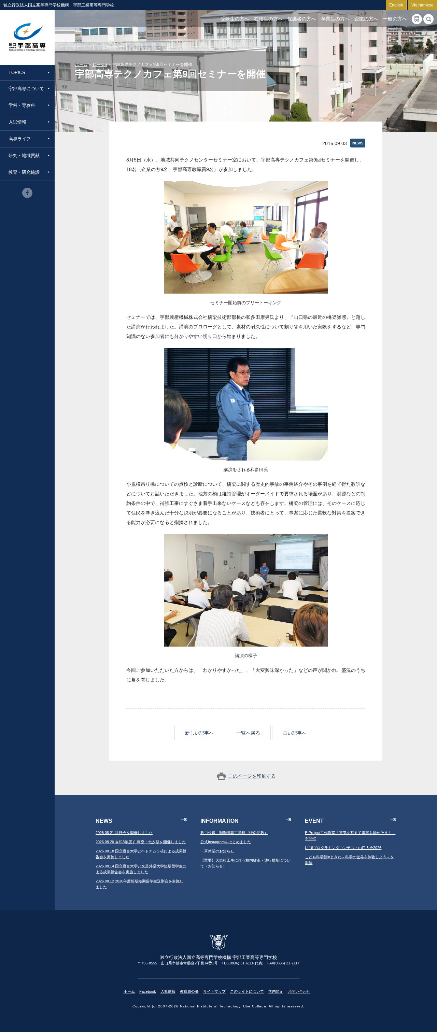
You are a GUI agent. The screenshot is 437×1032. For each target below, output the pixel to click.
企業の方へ (366, 19)
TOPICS (17, 72)
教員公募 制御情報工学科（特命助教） (234, 833)
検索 (428, 19)
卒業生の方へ (335, 19)
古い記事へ (295, 733)
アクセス (417, 19)
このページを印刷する (252, 776)
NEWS (357, 143)
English (396, 5)
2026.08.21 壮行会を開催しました (124, 833)
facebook (27, 193)
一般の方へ (395, 19)
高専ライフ (20, 138)
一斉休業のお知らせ (217, 851)
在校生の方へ (268, 19)
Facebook (147, 991)
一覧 (184, 819)
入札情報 (167, 991)
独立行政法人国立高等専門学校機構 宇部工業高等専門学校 (27, 37)
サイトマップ (214, 991)
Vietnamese (422, 5)
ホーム (81, 64)
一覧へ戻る (248, 733)
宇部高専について (26, 88)
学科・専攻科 (22, 105)
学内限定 (275, 991)
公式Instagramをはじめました (225, 842)
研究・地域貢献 (24, 155)
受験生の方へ (235, 19)
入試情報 (17, 122)
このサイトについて (247, 991)
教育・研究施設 (24, 172)
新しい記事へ (199, 733)
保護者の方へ (301, 19)
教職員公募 (189, 991)
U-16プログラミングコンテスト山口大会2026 (343, 848)
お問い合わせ (299, 991)
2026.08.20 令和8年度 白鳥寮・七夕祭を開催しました (141, 842)
